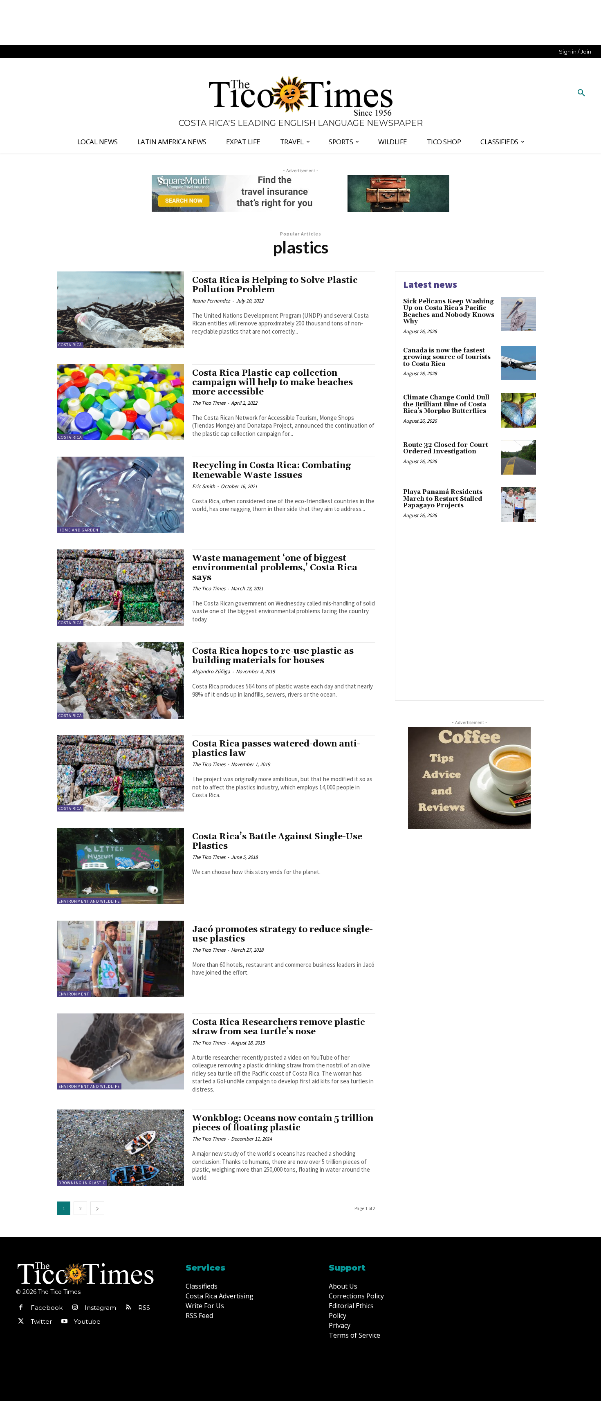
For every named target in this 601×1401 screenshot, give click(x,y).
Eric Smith (203, 486)
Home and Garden (78, 530)
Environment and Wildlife (89, 901)
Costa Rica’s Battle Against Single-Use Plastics (277, 842)
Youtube (87, 1321)
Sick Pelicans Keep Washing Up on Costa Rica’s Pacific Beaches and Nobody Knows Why (448, 312)
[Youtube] (64, 1322)
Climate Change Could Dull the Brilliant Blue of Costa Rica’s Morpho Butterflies (446, 404)
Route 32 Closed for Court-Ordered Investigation (447, 448)
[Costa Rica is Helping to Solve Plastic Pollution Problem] (120, 309)
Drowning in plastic (81, 1183)
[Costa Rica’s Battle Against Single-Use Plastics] (120, 866)
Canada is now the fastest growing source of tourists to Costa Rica (447, 357)
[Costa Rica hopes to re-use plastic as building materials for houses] (120, 680)
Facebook (47, 1307)
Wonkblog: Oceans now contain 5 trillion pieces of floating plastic (282, 1123)
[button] (581, 93)
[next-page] (97, 1208)
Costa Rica (70, 344)
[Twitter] (21, 1322)
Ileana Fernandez (211, 300)
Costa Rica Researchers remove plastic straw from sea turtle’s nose (278, 1027)
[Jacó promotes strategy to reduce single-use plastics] (120, 959)
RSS (144, 1307)
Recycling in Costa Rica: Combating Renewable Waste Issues (271, 470)
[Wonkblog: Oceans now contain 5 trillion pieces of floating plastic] (120, 1148)
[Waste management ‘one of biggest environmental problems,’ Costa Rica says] (120, 587)
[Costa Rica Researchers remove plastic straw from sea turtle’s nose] (120, 1051)
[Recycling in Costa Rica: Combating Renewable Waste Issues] (120, 495)
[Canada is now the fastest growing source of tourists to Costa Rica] (518, 363)
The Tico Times (208, 402)
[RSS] (128, 1308)
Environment (73, 994)
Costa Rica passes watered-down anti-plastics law (276, 749)
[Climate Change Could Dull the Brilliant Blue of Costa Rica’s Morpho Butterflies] (518, 410)
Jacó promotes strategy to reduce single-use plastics (282, 934)
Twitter (41, 1321)
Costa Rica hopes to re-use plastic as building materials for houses (273, 656)
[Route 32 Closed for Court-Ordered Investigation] (518, 457)
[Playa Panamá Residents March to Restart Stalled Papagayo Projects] (518, 504)
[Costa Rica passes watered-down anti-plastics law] (120, 773)
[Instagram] (75, 1308)
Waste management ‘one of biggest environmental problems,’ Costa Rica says (274, 568)
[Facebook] (21, 1308)
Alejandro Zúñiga (211, 671)
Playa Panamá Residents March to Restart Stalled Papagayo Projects (442, 498)
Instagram (100, 1307)
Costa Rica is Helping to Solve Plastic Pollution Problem (275, 285)
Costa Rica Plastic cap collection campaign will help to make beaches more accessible (272, 382)
